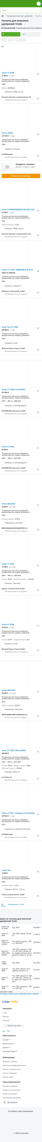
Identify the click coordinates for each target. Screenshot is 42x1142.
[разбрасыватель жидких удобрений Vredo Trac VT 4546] (21, 312)
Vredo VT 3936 (8, 73)
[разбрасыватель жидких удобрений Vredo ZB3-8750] (21, 675)
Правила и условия (10, 1061)
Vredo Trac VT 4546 (10, 327)
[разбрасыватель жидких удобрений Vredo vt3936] (21, 117)
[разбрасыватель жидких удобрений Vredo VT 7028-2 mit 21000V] (21, 374)
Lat (4, 1031)
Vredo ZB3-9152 (8, 504)
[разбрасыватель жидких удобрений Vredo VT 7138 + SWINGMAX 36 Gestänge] (21, 254)
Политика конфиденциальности (14, 1065)
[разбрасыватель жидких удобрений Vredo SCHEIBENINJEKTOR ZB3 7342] (21, 194)
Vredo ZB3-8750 (8, 690)
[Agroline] (2, 16)
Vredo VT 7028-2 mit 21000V (13, 389)
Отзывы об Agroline (10, 1073)
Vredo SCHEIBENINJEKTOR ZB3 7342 (18, 210)
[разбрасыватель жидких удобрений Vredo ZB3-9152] (21, 488)
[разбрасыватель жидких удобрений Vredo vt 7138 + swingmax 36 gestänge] (21, 798)
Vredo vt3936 (7, 133)
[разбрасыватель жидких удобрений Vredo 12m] (21, 855)
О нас (5, 1013)
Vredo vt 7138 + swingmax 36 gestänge (18, 813)
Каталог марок (8, 1077)
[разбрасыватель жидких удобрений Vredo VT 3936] (21, 57)
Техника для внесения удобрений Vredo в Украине (19, 994)
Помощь (6, 1016)
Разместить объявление (21, 176)
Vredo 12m (6, 870)
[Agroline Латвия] (14, 3)
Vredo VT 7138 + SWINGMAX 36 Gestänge (19, 270)
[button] (38, 3)
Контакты (6, 1020)
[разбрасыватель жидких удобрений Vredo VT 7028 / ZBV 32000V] (21, 735)
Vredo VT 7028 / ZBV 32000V (14, 750)
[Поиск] (39, 10)
